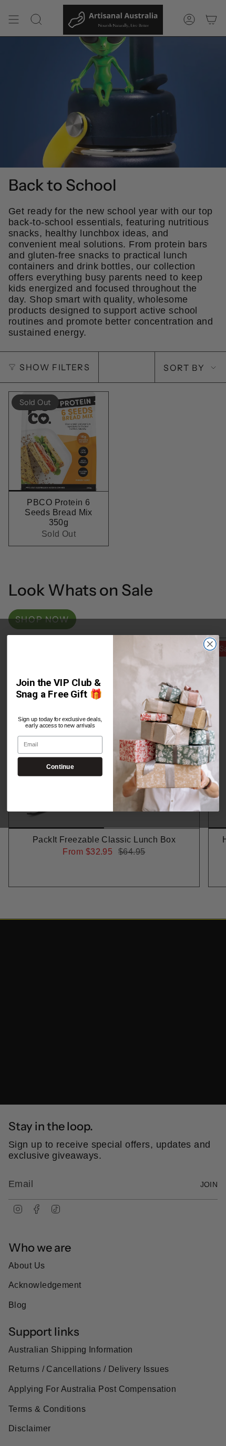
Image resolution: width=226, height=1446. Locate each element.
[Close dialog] (210, 644)
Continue (60, 766)
